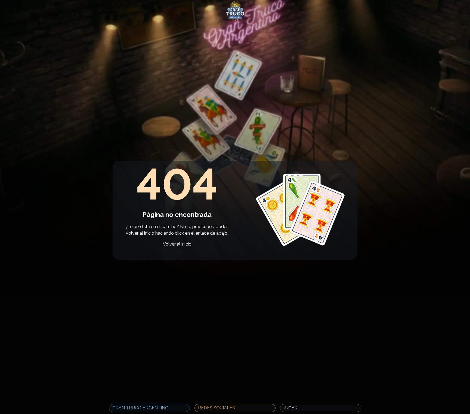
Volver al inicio (177, 244)
